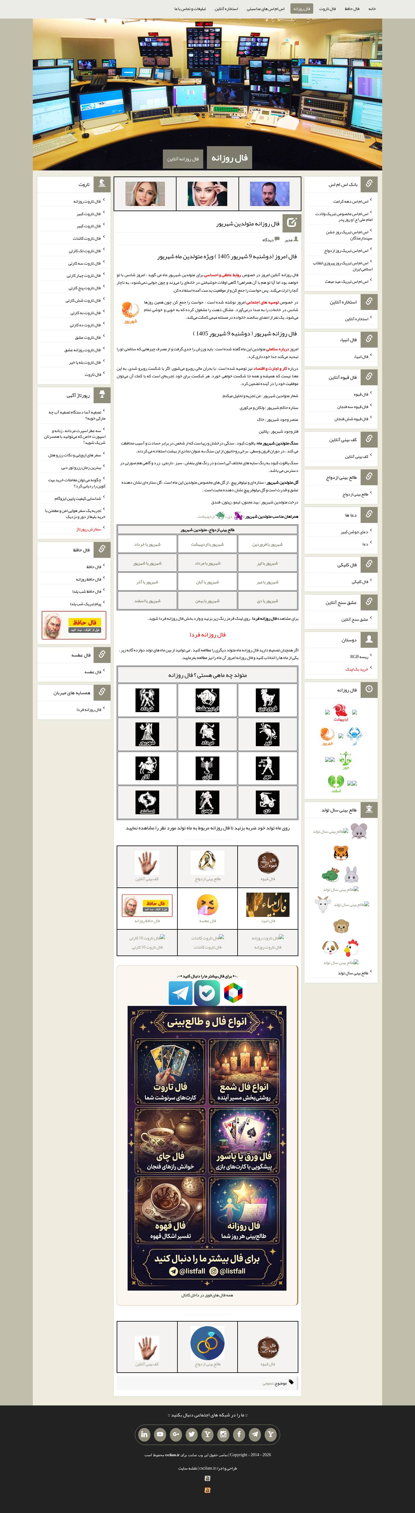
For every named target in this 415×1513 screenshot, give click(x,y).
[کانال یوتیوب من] (160, 1435)
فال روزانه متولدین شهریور (248, 223)
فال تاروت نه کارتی (85, 312)
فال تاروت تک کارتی (85, 250)
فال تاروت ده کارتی (85, 325)
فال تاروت (327, 8)
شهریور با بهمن (207, 600)
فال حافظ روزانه (88, 579)
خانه (372, 8)
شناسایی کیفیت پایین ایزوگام (78, 498)
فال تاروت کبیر (89, 213)
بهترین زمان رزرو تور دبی (81, 467)
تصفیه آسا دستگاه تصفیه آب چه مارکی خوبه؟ (77, 415)
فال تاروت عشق (88, 337)
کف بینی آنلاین (356, 456)
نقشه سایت (187, 1468)
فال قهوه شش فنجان (351, 418)
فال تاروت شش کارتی (83, 300)
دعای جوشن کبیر (354, 531)
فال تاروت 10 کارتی (147, 947)
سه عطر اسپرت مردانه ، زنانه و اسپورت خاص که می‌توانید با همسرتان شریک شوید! (74, 436)
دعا (365, 544)
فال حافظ (352, 8)
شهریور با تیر (267, 563)
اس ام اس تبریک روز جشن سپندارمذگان (349, 235)
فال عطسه (92, 671)
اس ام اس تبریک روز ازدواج (346, 250)
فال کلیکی (360, 581)
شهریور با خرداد (147, 544)
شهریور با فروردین (267, 544)
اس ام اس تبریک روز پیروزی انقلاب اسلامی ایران (342, 266)
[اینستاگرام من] (223, 1435)
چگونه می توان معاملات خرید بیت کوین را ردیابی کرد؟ (76, 482)
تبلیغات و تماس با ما (190, 8)
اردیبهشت (206, 516)
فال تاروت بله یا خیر (85, 362)
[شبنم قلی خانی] (145, 195)
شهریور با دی (267, 600)
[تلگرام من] (255, 1435)
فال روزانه (301, 8)
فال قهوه (361, 394)
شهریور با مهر (268, 582)
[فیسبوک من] (239, 1435)
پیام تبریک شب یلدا (85, 603)
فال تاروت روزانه (267, 947)
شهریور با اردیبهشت (207, 544)
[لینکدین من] (144, 1435)
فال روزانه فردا (89, 709)
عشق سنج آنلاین (354, 619)
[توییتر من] (192, 1435)
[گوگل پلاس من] (176, 1435)
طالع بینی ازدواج (355, 494)
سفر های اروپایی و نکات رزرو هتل (74, 455)
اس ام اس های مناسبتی (265, 8)
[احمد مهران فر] (270, 195)
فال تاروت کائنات (207, 947)
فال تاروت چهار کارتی (84, 275)
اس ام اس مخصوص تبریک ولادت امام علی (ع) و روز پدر (343, 216)
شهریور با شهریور (147, 563)
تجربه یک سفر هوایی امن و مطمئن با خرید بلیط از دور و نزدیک (75, 513)
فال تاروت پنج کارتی (85, 287)
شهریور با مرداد (208, 563)
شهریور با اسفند (147, 600)
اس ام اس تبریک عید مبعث (346, 281)
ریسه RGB (359, 656)
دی (230, 516)
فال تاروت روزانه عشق (82, 349)
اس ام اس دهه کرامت (350, 201)
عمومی (267, 1383)
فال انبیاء (361, 356)
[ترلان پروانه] (207, 195)
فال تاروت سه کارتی (84, 263)
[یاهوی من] (271, 1435)
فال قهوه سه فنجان (352, 406)
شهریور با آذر (147, 582)
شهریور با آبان (207, 582)
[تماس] (207, 1435)
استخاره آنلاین (226, 8)
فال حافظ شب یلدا (86, 591)
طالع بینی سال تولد (353, 973)
